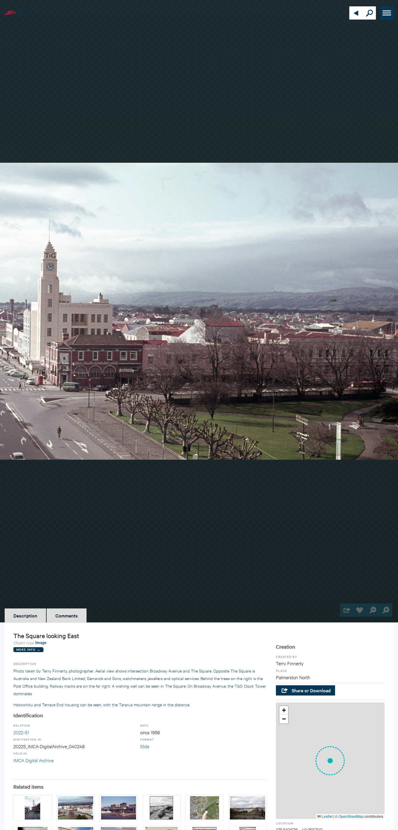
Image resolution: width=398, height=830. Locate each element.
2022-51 (21, 732)
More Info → (28, 649)
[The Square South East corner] (247, 808)
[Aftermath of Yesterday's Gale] (161, 808)
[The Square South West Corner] (76, 808)
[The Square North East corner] (32, 808)
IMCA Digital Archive (33, 760)
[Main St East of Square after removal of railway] (118, 808)
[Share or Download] (346, 610)
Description (25, 615)
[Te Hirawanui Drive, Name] (204, 808)
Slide (144, 746)
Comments (66, 615)
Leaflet (326, 816)
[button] (330, 760)
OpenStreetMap (351, 816)
